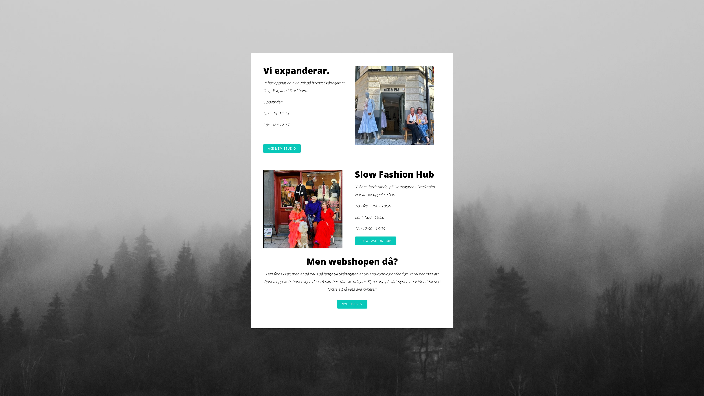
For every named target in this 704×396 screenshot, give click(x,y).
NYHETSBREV (352, 304)
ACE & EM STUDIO (282, 148)
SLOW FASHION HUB (375, 241)
